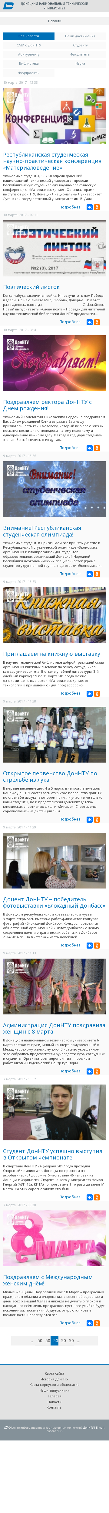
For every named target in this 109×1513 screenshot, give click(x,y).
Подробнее (70, 207)
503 (48, 1340)
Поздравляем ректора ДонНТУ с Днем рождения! (47, 405)
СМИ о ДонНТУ (29, 45)
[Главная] (8, 6)
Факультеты (80, 54)
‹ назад (24, 1341)
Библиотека (29, 63)
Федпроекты (28, 72)
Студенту (80, 45)
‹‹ (18, 1340)
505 (63, 1340)
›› (97, 1340)
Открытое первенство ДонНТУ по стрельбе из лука (50, 777)
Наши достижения (80, 36)
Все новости (36, 36)
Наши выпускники (54, 1390)
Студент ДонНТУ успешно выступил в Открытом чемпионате (52, 1154)
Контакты (54, 1407)
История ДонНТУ (54, 1379)
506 (71, 1340)
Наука (80, 63)
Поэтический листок (31, 286)
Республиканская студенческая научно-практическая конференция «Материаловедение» (52, 161)
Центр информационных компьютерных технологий (47, 1428)
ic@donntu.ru (54, 1431)
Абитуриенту (29, 54)
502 (40, 1340)
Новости (54, 1402)
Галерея (54, 1396)
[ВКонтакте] (90, 207)
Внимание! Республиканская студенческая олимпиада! (42, 531)
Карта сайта (54, 1373)
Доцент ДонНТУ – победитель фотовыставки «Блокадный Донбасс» (54, 902)
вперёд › (87, 1341)
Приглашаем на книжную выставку (51, 653)
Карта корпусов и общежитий (55, 1384)
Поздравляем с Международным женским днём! (48, 1280)
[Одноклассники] (97, 207)
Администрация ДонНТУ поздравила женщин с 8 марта (54, 1028)
